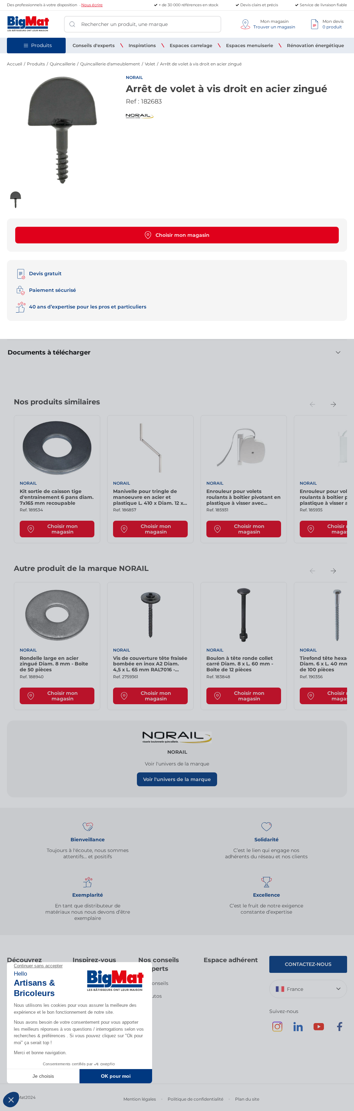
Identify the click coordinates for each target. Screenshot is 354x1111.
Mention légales (139, 1099)
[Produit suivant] (333, 404)
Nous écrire (92, 4)
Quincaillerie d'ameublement (110, 63)
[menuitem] (94, 45)
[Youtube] (319, 1030)
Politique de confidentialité (195, 1099)
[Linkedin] (298, 1030)
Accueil (14, 63)
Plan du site (247, 1099)
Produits (36, 63)
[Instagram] (277, 1030)
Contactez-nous (308, 964)
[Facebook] (339, 1030)
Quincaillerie (62, 63)
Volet (150, 63)
